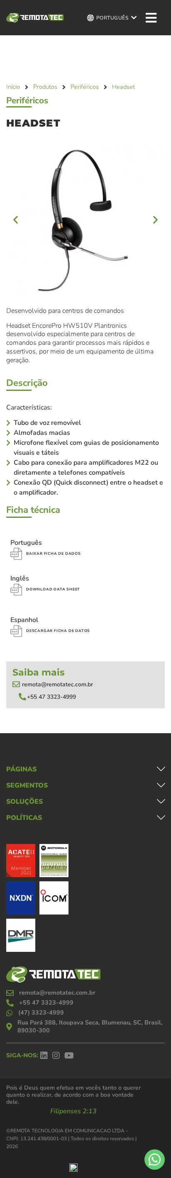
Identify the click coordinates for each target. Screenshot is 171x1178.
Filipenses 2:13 (73, 1111)
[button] (15, 219)
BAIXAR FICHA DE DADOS (53, 553)
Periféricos (27, 100)
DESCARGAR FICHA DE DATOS (58, 630)
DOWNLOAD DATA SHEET (53, 589)
